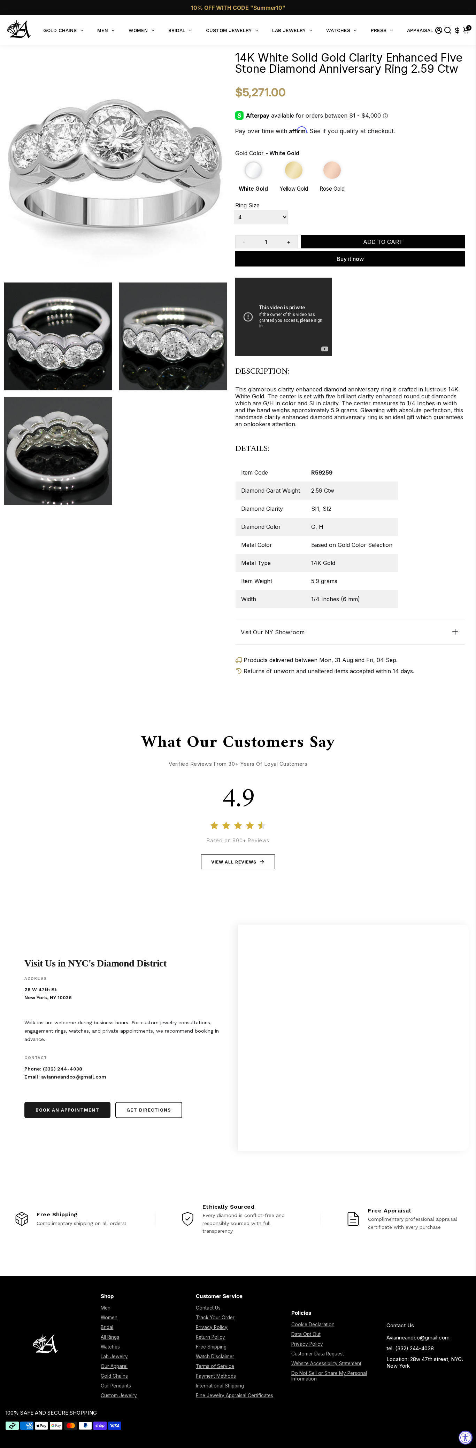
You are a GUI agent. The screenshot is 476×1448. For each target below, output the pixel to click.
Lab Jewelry (114, 1356)
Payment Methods (216, 1376)
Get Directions (148, 1110)
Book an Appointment (67, 1110)
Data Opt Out (306, 1334)
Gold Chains (114, 1376)
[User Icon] (439, 30)
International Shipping (220, 1386)
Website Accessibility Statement (326, 1363)
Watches (110, 1347)
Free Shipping (211, 1347)
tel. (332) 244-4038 (410, 1348)
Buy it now (350, 258)
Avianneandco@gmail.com (418, 1337)
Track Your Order (215, 1317)
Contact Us (208, 1308)
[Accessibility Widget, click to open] (466, 1438)
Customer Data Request (317, 1353)
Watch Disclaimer (215, 1356)
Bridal (107, 1327)
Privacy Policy (212, 1327)
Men (105, 1308)
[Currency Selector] (457, 30)
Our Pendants (116, 1386)
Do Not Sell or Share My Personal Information (329, 1376)
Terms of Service (215, 1366)
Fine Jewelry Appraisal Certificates (234, 1395)
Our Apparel (114, 1366)
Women (109, 1317)
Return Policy (210, 1337)
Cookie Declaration (313, 1324)
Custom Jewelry (119, 1395)
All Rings (110, 1337)
